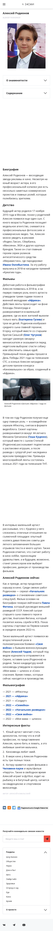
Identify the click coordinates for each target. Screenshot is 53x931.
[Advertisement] (26, 137)
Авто (8, 874)
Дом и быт (11, 870)
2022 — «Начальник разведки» (25, 709)
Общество (11, 861)
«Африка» (34, 300)
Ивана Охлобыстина (16, 264)
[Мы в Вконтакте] (4, 925)
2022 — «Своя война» (19, 714)
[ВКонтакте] (4, 807)
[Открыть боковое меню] (4, 4)
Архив (9, 901)
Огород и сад (12, 888)
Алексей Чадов (21, 651)
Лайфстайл (11, 879)
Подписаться (47, 839)
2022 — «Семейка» (17, 705)
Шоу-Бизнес (12, 857)
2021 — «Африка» (17, 696)
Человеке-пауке (13, 768)
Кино (8, 896)
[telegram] (14, 807)
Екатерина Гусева (30, 319)
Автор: (16, 793)
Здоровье (10, 883)
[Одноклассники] (9, 807)
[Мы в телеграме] (14, 925)
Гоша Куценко (37, 436)
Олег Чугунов (32, 334)
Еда (7, 892)
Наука (9, 865)
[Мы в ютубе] (24, 925)
